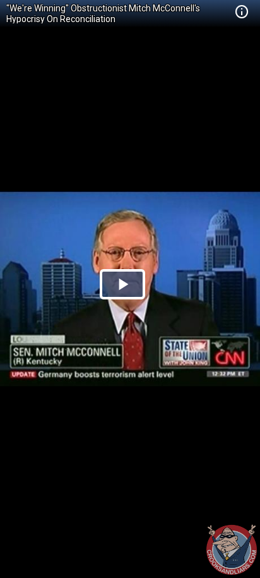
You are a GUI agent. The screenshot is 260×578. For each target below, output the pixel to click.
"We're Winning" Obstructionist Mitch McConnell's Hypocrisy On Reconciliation (103, 13)
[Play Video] (122, 284)
